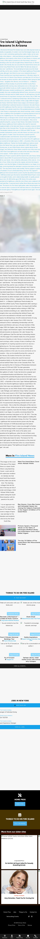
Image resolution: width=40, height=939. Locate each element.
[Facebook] (29, 916)
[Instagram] (32, 916)
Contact (35, 938)
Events (28, 938)
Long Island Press (19, 860)
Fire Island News (24, 455)
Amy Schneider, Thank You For (19, 898)
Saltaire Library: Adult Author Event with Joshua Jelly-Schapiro (31, 659)
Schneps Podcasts (19, 895)
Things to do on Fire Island (20, 593)
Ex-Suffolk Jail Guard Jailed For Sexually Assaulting (19, 864)
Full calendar (20, 823)
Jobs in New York (20, 701)
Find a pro (20, 804)
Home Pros (19, 938)
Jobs (12, 938)
